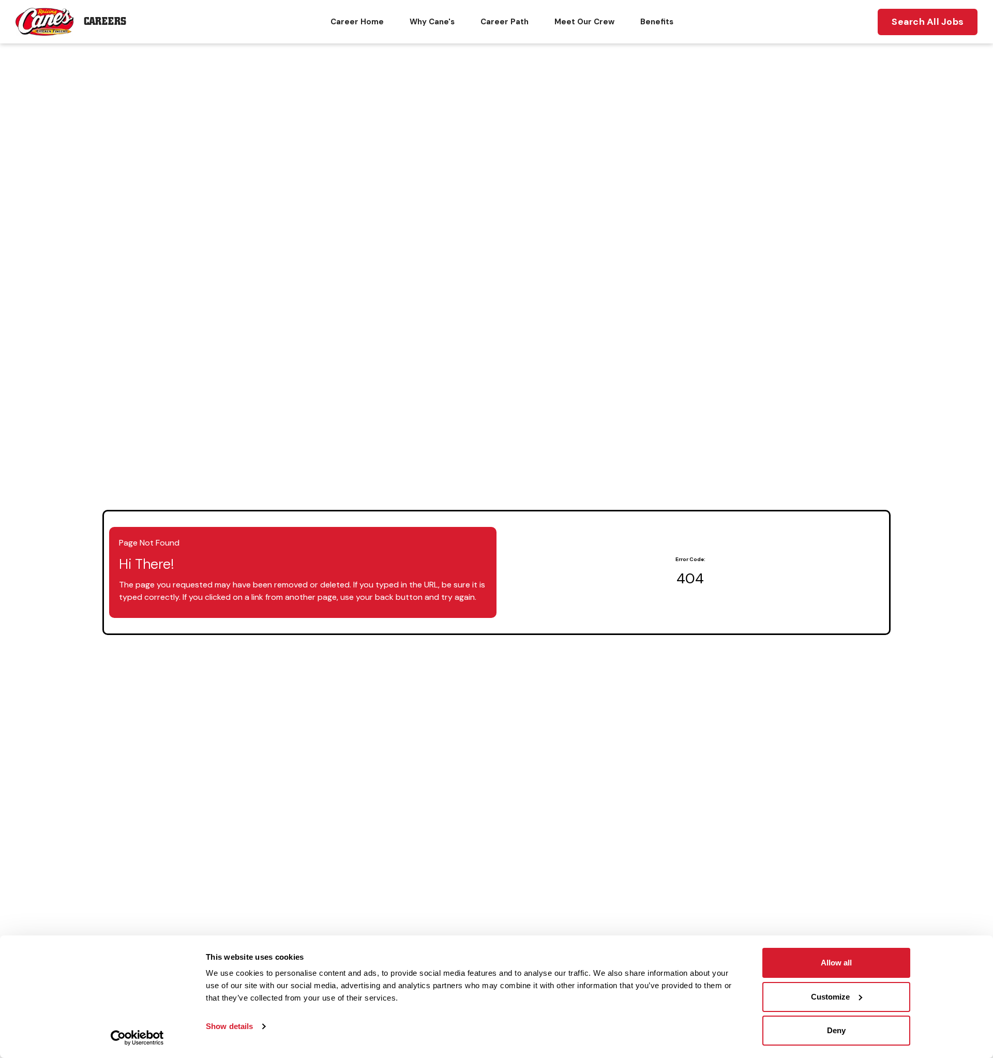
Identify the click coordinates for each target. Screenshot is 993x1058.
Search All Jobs (928, 22)
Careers (105, 21)
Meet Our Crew (584, 22)
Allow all (836, 962)
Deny (836, 1030)
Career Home (357, 22)
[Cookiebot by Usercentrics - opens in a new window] (137, 1038)
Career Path (504, 22)
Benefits (656, 22)
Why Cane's (432, 22)
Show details (229, 1026)
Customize (830, 996)
